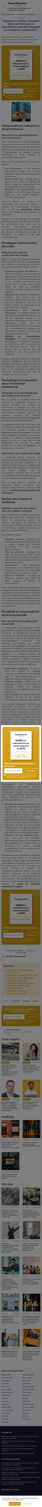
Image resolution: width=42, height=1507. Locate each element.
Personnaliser (28, 1504)
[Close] (37, 729)
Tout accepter (14, 1504)
